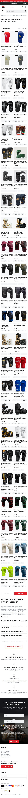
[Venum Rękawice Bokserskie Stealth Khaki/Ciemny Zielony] (20, 274)
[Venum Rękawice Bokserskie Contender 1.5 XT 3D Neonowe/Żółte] (7, 576)
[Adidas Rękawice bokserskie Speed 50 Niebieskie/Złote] (20, 41)
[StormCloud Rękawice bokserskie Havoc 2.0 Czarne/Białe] (7, 111)
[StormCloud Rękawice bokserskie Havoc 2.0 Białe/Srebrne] (7, 88)
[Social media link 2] (5, 766)
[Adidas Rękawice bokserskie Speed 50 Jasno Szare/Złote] (7, 65)
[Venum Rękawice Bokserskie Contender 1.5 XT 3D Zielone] (20, 530)
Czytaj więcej (4, 616)
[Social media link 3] (8, 766)
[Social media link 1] (2, 766)
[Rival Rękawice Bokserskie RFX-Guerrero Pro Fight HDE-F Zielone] (20, 158)
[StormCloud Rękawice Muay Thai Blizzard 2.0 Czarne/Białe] (7, 390)
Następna (20, 593)
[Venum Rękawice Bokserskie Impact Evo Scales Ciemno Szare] (7, 297)
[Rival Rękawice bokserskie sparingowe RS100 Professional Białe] (7, 227)
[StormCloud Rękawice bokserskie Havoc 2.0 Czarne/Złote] (20, 88)
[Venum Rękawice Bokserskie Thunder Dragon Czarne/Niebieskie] (7, 320)
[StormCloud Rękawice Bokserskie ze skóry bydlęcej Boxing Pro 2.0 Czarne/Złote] (7, 483)
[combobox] (15, 11)
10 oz (3, 51)
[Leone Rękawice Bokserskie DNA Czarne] (7, 158)
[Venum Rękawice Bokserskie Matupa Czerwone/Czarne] (7, 506)
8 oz (2, 423)
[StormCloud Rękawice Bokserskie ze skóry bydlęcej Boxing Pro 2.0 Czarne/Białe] (7, 460)
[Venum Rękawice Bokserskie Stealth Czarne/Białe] (7, 274)
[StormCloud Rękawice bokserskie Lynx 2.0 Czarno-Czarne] (20, 413)
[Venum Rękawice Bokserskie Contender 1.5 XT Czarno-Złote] (7, 204)
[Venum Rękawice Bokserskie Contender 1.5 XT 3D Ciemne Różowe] (7, 251)
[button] (25, 7)
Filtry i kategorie (6, 28)
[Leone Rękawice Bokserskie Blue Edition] (20, 204)
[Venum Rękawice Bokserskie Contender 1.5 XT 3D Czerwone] (7, 530)
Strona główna (3, 15)
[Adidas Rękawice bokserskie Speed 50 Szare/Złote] (20, 65)
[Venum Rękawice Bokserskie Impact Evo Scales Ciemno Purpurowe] (20, 297)
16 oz (25, 144)
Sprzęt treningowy (11, 15)
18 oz (11, 237)
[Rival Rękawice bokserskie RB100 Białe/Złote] (7, 344)
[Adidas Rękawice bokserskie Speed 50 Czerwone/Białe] (7, 41)
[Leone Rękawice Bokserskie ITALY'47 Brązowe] (20, 134)
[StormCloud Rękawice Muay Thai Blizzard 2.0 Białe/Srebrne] (7, 134)
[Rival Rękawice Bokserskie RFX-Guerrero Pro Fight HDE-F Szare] (7, 181)
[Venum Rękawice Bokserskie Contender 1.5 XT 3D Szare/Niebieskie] (20, 553)
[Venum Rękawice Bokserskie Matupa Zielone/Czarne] (20, 506)
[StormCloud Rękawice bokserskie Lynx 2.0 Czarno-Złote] (7, 437)
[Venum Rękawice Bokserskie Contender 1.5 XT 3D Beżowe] (7, 553)
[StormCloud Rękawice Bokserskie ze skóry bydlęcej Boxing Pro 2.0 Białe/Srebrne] (20, 437)
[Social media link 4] (11, 766)
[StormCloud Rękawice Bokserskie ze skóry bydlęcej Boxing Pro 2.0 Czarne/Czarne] (20, 460)
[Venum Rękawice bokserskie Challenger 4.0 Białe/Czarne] (20, 181)
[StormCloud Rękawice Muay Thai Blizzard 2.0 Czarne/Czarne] (20, 111)
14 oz (11, 51)
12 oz (7, 51)
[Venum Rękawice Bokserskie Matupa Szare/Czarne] (20, 483)
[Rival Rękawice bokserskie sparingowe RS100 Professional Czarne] (20, 227)
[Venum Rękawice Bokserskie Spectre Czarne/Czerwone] (20, 251)
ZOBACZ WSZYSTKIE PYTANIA (14, 646)
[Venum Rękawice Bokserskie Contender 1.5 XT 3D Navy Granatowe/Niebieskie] (20, 576)
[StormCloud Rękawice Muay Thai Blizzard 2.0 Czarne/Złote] (7, 367)
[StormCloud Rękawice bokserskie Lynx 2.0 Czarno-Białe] (7, 413)
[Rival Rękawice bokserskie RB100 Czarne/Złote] (20, 344)
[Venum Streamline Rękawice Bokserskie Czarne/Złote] (20, 320)
